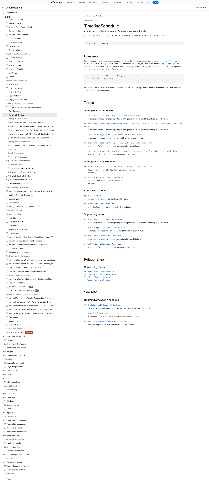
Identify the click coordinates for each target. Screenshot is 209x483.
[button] (148, 2)
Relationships (94, 259)
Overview (91, 56)
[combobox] (27, 479)
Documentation (14, 7)
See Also (90, 292)
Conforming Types (94, 267)
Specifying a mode (95, 190)
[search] (26, 479)
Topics (89, 103)
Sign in (156, 2)
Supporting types (94, 214)
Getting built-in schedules (99, 110)
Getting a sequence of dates (100, 161)
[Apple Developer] (57, 2)
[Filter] (27, 479)
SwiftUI (86, 16)
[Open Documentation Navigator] (3, 7)
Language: (199, 8)
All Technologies (11, 13)
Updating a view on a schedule (102, 299)
